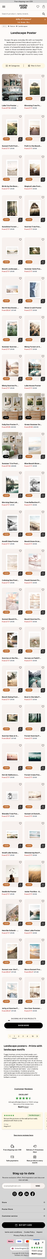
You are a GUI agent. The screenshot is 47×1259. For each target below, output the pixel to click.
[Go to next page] (37, 1036)
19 (33, 1036)
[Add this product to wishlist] (20, 76)
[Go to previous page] (10, 1036)
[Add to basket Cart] (20, 99)
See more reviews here (23, 1135)
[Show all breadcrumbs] (4, 26)
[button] (37, 1248)
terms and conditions (13, 1232)
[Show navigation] (4, 6)
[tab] (38, 6)
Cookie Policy (29, 1232)
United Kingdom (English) (24, 1248)
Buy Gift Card (25, 1225)
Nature (12, 26)
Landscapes (22, 26)
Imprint (39, 1232)
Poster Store (29, 1253)
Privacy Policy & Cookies (23, 1235)
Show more (23, 1025)
